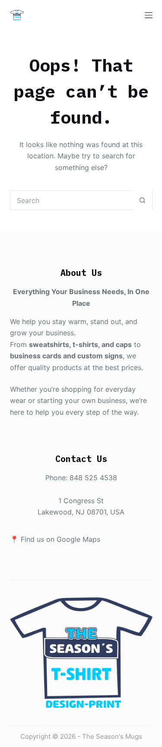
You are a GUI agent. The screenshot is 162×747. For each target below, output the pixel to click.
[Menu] (148, 15)
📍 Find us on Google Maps (55, 539)
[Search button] (142, 200)
